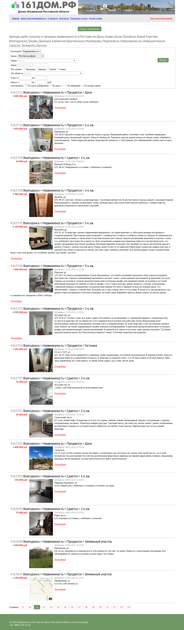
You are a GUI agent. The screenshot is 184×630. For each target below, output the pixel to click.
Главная (15, 18)
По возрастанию (92, 85)
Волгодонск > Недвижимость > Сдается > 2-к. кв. (50, 157)
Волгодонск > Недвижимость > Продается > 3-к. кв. (52, 223)
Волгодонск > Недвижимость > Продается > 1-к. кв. (52, 125)
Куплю (53, 69)
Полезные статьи (78, 18)
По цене (56, 85)
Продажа (30, 69)
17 (79, 607)
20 (100, 607)
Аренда (42, 69)
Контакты (64, 18)
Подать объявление (89, 28)
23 (121, 607)
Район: (14, 60)
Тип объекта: (17, 73)
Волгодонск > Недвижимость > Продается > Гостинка (53, 345)
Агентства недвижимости (33, 18)
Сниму (63, 69)
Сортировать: (17, 85)
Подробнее (60, 107)
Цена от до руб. (31, 82)
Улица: (14, 65)
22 (114, 607)
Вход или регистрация (161, 18)
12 (44, 607)
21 (107, 607)
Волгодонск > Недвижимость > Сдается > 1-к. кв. (50, 476)
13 (51, 607)
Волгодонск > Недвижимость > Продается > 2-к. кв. (52, 190)
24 (128, 607)
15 (65, 607)
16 (72, 607)
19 (93, 607)
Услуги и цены (95, 18)
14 (58, 607)
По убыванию (73, 85)
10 (30, 607)
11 (37, 607)
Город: (14, 56)
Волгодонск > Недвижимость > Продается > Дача (51, 92)
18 (86, 607)
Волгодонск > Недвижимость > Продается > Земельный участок (61, 541)
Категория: (16, 51)
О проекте (53, 18)
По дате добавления (38, 85)
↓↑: (62, 85)
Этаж (13, 77)
